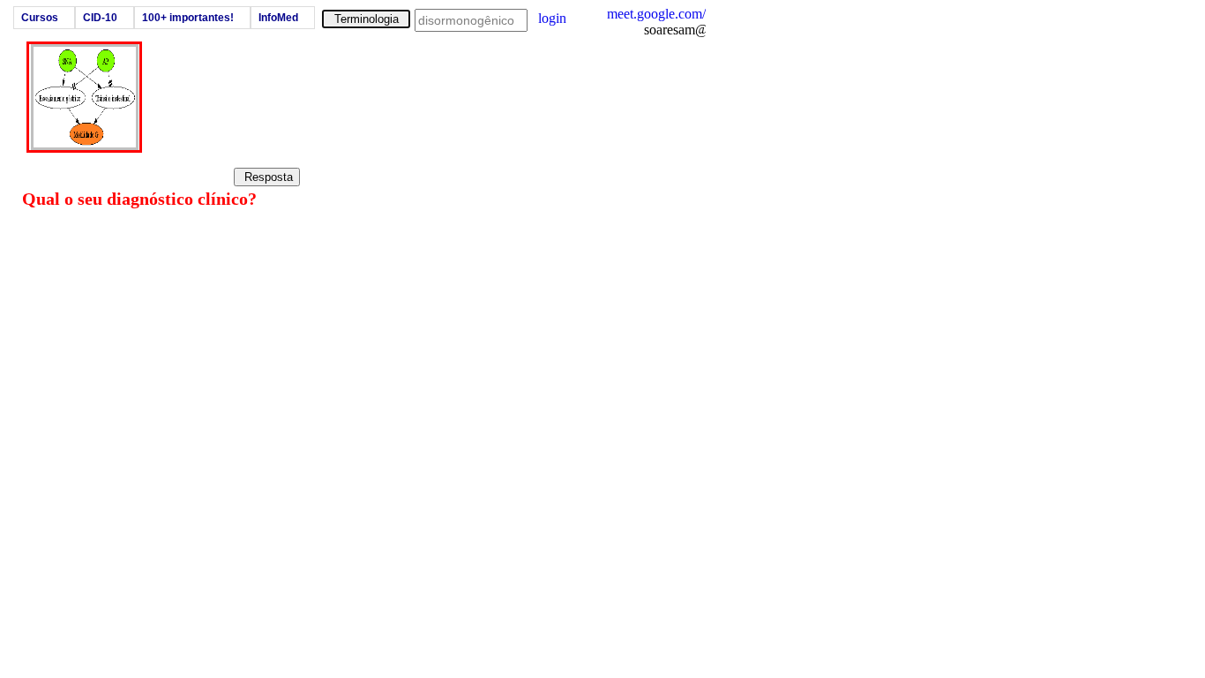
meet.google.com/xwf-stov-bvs (693, 13)
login (552, 18)
